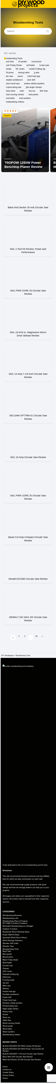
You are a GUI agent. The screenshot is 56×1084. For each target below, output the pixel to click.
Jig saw (35, 72)
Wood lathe (9, 98)
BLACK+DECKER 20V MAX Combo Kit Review (22, 1046)
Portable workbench (13, 80)
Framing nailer (23, 72)
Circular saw (43, 65)
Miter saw (8, 76)
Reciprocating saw (12, 87)
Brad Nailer (29, 65)
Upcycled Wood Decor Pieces (15, 937)
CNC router (19, 69)
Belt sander (21, 61)
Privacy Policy (8, 1075)
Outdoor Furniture (10, 929)
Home (5, 1067)
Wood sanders (24, 98)
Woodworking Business (12, 915)
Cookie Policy (8, 1072)
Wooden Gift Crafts (10, 943)
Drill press (9, 72)
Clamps (7, 69)
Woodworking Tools (13, 58)
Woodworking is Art (10, 918)
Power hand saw (12, 83)
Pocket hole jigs (32, 76)
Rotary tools (9, 91)
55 (36, 636)
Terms (5, 1078)
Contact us (7, 1069)
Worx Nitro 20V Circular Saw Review (18, 1057)
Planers (19, 76)
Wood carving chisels (14, 94)
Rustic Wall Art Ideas (11, 935)
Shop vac (31, 91)
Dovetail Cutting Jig (36, 69)
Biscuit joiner (36, 61)
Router (21, 91)
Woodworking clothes (14, 102)
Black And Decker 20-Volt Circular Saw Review (22, 1059)
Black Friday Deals (13, 65)
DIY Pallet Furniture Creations (15, 923)
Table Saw (43, 91)
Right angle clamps (33, 87)
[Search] (46, 30)
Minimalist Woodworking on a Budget (18, 926)
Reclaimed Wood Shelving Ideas (16, 932)
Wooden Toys (8, 946)
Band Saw (9, 61)
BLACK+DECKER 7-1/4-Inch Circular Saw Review (23, 1054)
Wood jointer (32, 94)
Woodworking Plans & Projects (15, 921)
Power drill (30, 80)
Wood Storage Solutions (13, 940)
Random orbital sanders (33, 83)
